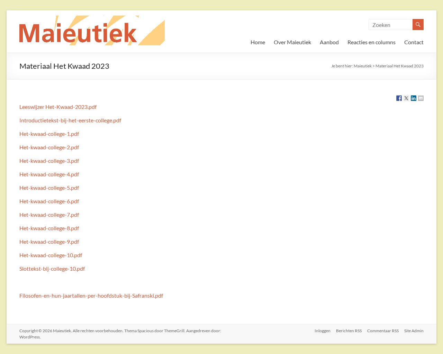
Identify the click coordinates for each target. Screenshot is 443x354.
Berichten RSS (349, 330)
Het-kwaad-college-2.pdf (49, 147)
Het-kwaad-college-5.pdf (49, 187)
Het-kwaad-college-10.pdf (50, 255)
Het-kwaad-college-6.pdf (49, 201)
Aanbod (329, 42)
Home (258, 42)
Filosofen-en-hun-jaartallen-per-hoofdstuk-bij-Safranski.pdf (91, 295)
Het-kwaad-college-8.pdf (49, 228)
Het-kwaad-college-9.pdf (49, 241)
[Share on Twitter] (406, 98)
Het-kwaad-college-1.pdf (49, 133)
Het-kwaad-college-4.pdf (49, 174)
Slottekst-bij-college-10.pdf (52, 268)
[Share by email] (421, 98)
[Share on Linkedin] (413, 98)
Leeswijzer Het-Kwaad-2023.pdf (58, 106)
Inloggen (323, 330)
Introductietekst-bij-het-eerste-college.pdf (70, 120)
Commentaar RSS (383, 330)
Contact (414, 42)
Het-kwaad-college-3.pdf (49, 160)
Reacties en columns (371, 42)
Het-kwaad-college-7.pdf (49, 214)
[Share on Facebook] (399, 98)
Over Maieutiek (292, 42)
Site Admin (414, 330)
